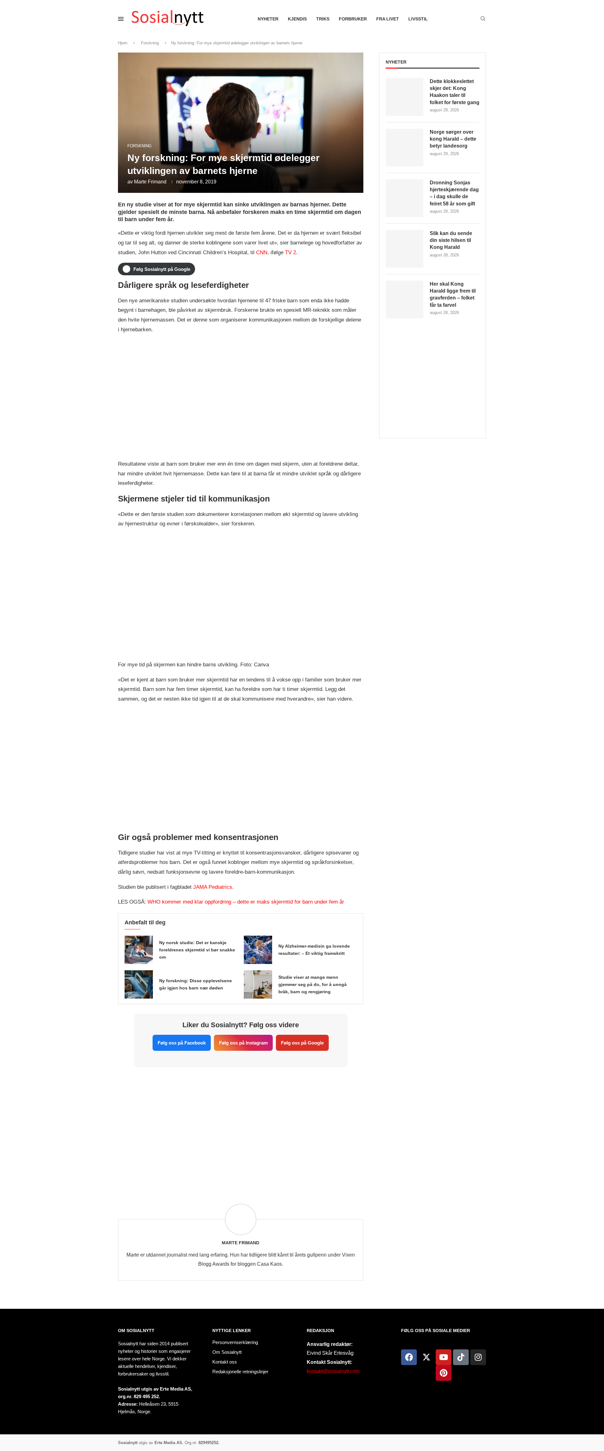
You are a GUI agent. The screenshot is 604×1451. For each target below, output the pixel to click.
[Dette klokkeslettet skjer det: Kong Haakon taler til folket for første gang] (404, 97)
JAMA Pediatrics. (213, 887)
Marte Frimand (150, 181)
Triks (322, 18)
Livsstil (418, 18)
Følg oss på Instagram (243, 1042)
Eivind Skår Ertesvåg (330, 1353)
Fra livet (387, 18)
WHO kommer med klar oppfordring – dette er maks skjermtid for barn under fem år (246, 902)
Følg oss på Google (302, 1042)
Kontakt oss (224, 1361)
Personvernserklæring (235, 1342)
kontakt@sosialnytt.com (333, 1371)
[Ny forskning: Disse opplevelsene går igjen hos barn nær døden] (139, 984)
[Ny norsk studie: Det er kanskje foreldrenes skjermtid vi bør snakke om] (139, 950)
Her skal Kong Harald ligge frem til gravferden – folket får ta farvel (453, 294)
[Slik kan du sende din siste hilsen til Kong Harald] (404, 249)
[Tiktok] (461, 1357)
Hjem (122, 43)
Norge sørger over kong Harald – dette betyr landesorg (453, 139)
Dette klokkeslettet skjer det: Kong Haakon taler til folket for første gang (454, 92)
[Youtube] (443, 1357)
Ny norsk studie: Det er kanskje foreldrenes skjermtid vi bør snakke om (197, 950)
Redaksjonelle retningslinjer (240, 1371)
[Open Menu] (121, 19)
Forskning (150, 43)
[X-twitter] (426, 1357)
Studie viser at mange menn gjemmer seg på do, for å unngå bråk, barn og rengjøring (312, 984)
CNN (261, 252)
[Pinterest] (443, 1373)
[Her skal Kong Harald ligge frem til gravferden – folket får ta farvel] (404, 299)
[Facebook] (409, 1357)
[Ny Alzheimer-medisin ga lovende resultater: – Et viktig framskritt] (258, 950)
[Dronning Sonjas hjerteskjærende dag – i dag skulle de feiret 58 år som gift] (404, 198)
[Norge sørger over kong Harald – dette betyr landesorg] (404, 147)
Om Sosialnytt (136, 1330)
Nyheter (268, 18)
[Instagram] (478, 1357)
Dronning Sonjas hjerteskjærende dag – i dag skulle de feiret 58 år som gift (454, 193)
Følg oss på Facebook (182, 1042)
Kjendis (297, 18)
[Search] (483, 18)
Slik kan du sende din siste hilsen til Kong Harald (451, 240)
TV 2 (290, 252)
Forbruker (353, 18)
